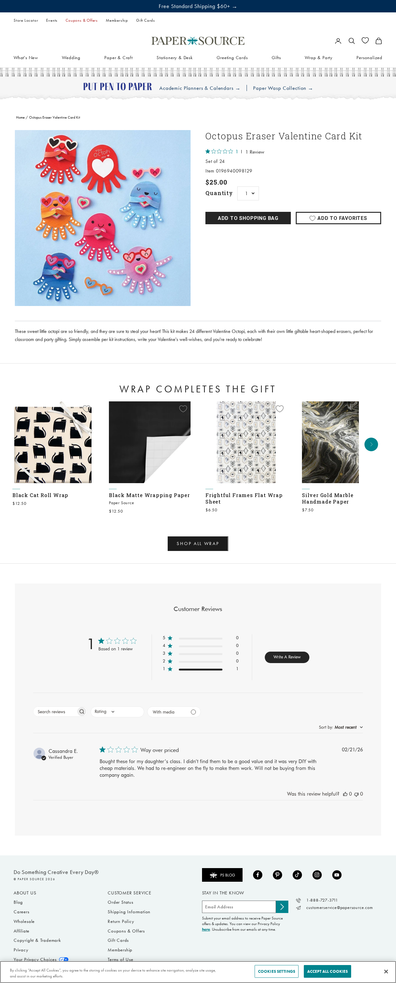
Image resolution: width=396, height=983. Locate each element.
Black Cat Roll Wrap (40, 495)
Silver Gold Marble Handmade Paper (327, 498)
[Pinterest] (277, 875)
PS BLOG (227, 875)
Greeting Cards (232, 57)
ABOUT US (25, 893)
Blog (18, 902)
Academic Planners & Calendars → (199, 88)
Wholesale (24, 921)
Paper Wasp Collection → (283, 88)
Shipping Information (129, 912)
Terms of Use (120, 959)
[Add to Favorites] (86, 408)
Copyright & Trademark (37, 940)
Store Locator (26, 20)
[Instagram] (317, 875)
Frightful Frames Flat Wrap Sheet (244, 498)
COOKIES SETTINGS (276, 971)
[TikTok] (297, 875)
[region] (103, 218)
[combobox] (117, 711)
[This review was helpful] (345, 794)
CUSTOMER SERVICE (129, 893)
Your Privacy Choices (35, 959)
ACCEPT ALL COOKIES (327, 971)
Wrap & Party (319, 57)
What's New (26, 57)
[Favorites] (365, 40)
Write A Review (287, 656)
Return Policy (121, 921)
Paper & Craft (118, 57)
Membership (117, 20)
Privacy (21, 950)
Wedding (71, 57)
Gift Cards (145, 20)
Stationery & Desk (175, 57)
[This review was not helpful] (356, 794)
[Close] (386, 971)
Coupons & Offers (82, 20)
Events (52, 20)
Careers (21, 912)
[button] (201, 639)
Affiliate (21, 931)
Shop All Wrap (198, 543)
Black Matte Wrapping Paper (149, 495)
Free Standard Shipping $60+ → (198, 6)
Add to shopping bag (248, 218)
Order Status (120, 902)
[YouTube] (337, 875)
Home (20, 117)
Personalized (369, 57)
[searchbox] (54, 711)
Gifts (276, 57)
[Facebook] (257, 875)
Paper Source (121, 502)
